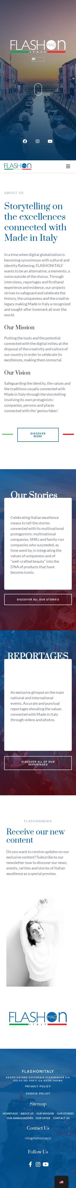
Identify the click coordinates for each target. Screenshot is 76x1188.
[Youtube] (45, 1164)
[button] (68, 166)
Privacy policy (38, 1086)
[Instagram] (38, 1164)
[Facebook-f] (30, 1164)
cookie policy (38, 1093)
